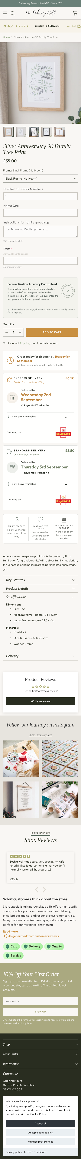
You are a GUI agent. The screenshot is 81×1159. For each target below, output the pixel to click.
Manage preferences (40, 1141)
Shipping (24, 343)
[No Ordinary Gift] (40, 13)
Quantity (8, 324)
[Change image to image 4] (46, 132)
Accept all (40, 1123)
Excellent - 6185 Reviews (47, 25)
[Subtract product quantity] (6, 332)
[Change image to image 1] (8, 132)
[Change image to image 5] (59, 132)
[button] (37, 889)
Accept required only (40, 1132)
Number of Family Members (23, 189)
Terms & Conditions (35, 1152)
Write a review (40, 701)
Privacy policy (14, 1152)
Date (7, 249)
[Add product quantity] (20, 332)
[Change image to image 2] (21, 132)
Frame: (23, 170)
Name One (11, 206)
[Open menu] (5, 13)
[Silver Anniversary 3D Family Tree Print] (40, 83)
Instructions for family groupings (26, 222)
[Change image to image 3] (34, 132)
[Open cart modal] (75, 13)
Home (6, 37)
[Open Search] (12, 13)
